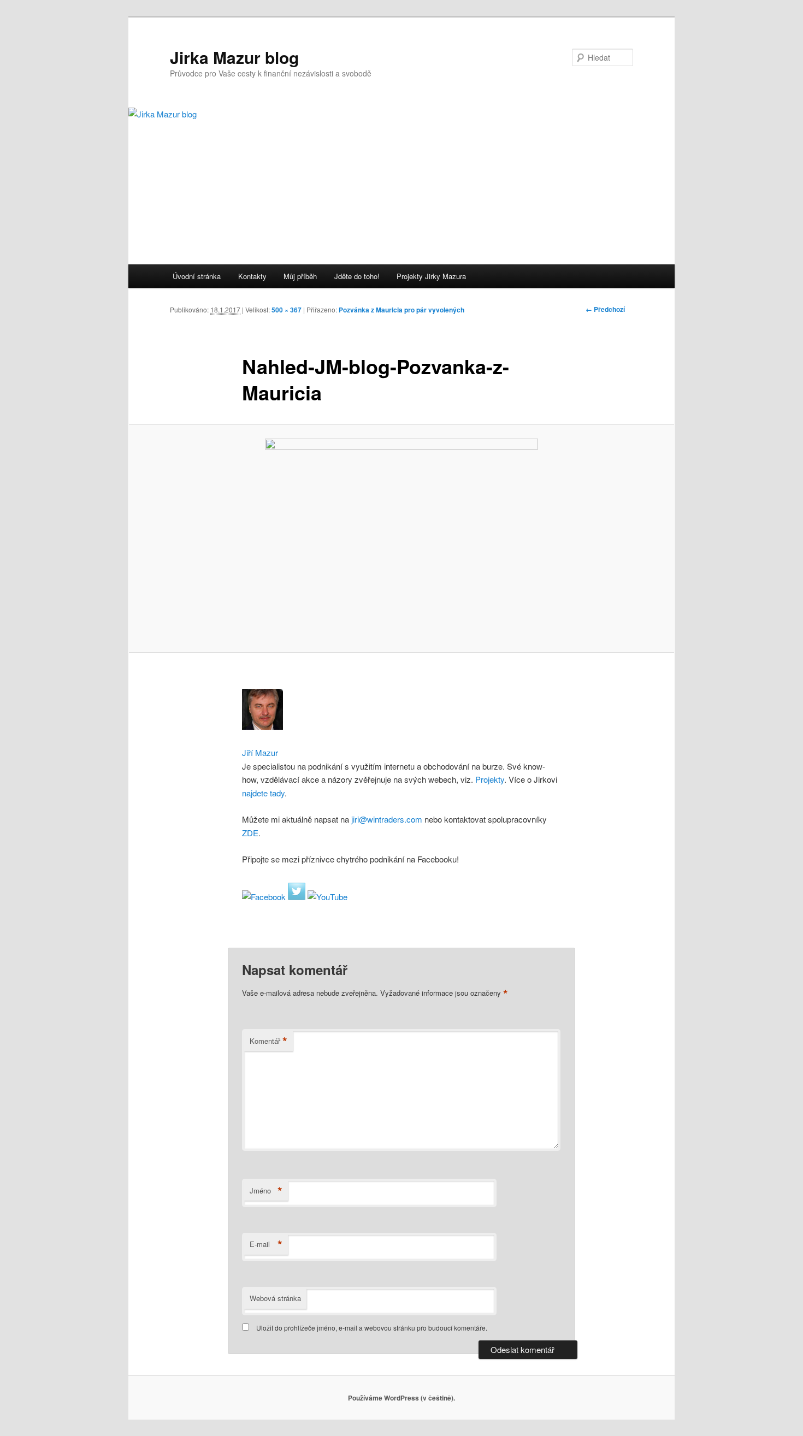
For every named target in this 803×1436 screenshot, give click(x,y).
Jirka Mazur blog (234, 57)
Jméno (266, 1190)
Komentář (268, 1041)
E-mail (266, 1244)
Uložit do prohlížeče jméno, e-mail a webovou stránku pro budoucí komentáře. (371, 1327)
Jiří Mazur (260, 752)
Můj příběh (300, 276)
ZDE (250, 832)
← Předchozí (605, 309)
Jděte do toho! (357, 276)
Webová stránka (275, 1298)
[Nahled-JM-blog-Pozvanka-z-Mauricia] (401, 539)
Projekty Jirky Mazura (431, 276)
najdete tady (263, 793)
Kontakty (252, 276)
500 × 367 (286, 310)
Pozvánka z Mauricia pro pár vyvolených (401, 310)
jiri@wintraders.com (385, 819)
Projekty (489, 779)
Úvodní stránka (197, 276)
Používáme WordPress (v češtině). (401, 1398)
